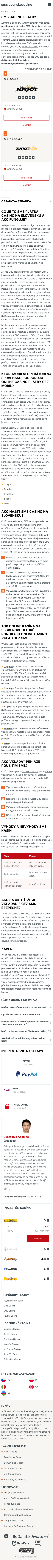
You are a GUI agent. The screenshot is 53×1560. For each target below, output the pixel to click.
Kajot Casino (10, 1451)
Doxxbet (8, 728)
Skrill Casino (9, 1305)
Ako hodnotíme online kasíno (19, 1509)
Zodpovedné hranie (14, 1520)
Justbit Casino (10, 1334)
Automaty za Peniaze (15, 1479)
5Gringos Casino (12, 1329)
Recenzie (26, 124)
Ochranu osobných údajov (17, 1515)
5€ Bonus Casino (13, 1468)
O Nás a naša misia (14, 1492)
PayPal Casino (10, 1315)
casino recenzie (32, 643)
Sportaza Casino (12, 1339)
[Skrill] (26, 1091)
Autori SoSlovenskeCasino (17, 1498)
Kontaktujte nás (12, 1503)
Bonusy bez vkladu (14, 1462)
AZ (8, 1393)
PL (36, 1380)
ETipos (7, 706)
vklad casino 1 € (30, 771)
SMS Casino (9, 1310)
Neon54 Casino (11, 1344)
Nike (6, 743)
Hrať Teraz (26, 117)
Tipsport (8, 666)
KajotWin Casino (11, 1354)
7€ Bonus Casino (12, 1474)
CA (36, 1386)
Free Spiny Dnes (12, 1457)
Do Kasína (38, 1238)
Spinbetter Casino (12, 1359)
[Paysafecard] (26, 1106)
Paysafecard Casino (13, 1300)
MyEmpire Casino (12, 1349)
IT (8, 1386)
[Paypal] (26, 1069)
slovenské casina (30, 46)
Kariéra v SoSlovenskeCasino (19, 1526)
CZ (8, 1380)
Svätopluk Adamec (16, 1136)
